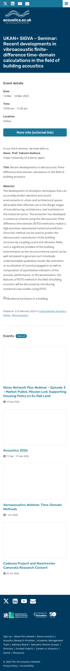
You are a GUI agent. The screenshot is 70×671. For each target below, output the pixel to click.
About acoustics (45, 636)
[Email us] (27, 3)
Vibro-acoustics (20, 315)
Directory (8, 648)
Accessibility (27, 665)
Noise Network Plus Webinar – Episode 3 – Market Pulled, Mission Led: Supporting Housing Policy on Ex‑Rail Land (34, 392)
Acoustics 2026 (15, 450)
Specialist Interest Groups (45, 644)
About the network (24, 636)
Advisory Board (20, 644)
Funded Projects (24, 648)
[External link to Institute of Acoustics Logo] (48, 618)
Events (6, 315)
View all (21, 336)
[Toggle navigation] (66, 3)
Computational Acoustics (52, 311)
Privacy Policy (10, 665)
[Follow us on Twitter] (5, 3)
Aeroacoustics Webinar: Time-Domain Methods (32, 507)
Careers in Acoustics (47, 648)
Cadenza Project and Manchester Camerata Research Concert (29, 565)
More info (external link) (35, 132)
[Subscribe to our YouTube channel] (20, 3)
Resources (18, 652)
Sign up (7, 636)
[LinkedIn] (13, 3)
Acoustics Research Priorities (19, 640)
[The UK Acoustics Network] (17, 17)
